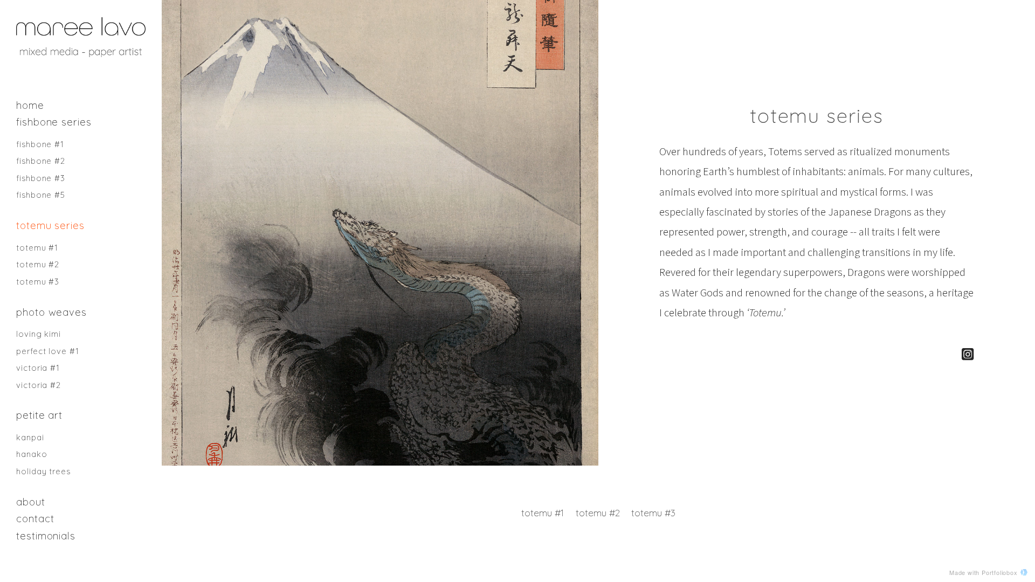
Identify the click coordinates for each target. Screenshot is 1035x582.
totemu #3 (37, 281)
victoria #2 (38, 385)
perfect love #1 (47, 351)
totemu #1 (37, 247)
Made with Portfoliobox (983, 572)
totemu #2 (37, 264)
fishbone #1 (40, 144)
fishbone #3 (40, 178)
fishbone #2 (40, 161)
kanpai (30, 437)
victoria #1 (38, 368)
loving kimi (38, 334)
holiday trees (43, 471)
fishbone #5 (40, 195)
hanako (31, 454)
